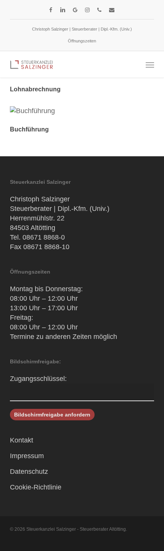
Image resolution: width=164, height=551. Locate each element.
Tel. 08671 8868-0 (37, 237)
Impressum (27, 456)
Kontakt (21, 440)
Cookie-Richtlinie (35, 487)
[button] (150, 64)
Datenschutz (29, 471)
